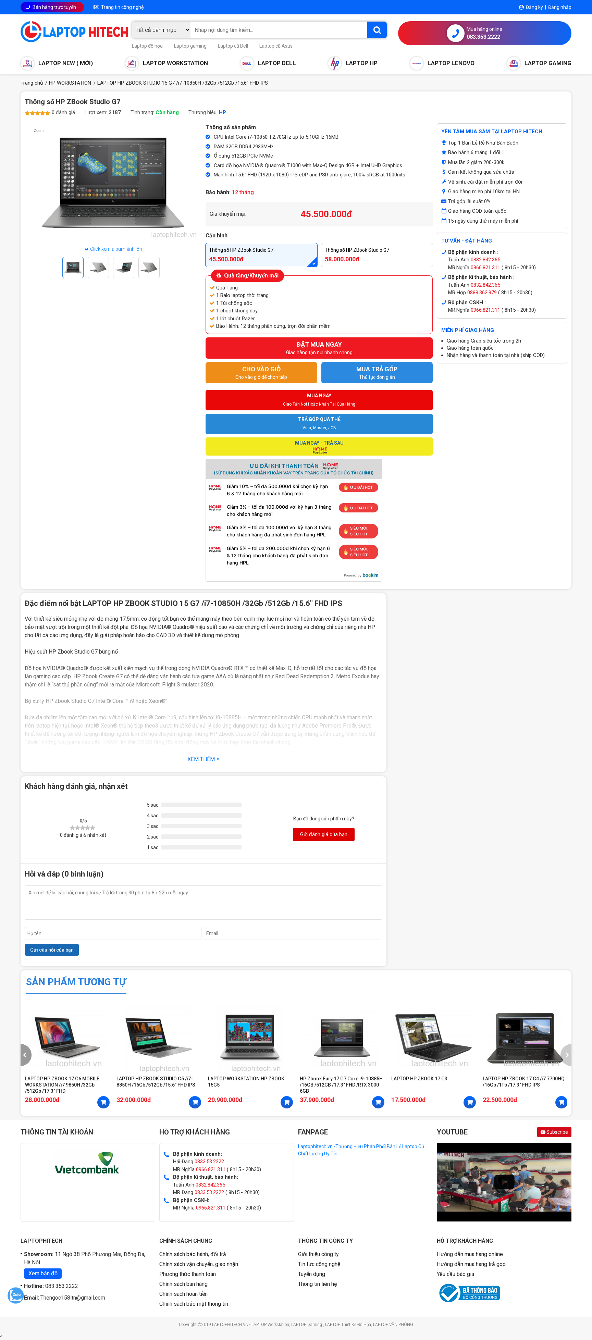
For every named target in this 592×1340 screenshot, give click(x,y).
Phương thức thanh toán (187, 1274)
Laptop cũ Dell (233, 46)
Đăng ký (534, 7)
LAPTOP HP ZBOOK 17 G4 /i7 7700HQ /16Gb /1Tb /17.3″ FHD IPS (524, 1082)
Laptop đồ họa (147, 46)
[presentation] (26, 1055)
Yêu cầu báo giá (455, 1274)
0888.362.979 (481, 292)
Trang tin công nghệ (121, 7)
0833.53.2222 (209, 1161)
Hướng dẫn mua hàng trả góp (471, 1264)
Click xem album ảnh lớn (115, 249)
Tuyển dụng (311, 1274)
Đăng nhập (559, 7)
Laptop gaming (190, 46)
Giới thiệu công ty (318, 1254)
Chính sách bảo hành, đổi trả (192, 1254)
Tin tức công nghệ (319, 1264)
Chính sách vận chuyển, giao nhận (198, 1264)
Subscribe (556, 1132)
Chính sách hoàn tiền (183, 1294)
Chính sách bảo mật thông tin (193, 1304)
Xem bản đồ (43, 1273)
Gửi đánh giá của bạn (323, 834)
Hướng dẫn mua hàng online (470, 1254)
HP (222, 112)
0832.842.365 (484, 260)
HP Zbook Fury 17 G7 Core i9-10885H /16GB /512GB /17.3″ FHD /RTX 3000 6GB (341, 1085)
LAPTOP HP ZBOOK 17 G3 (419, 1078)
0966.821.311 (484, 267)
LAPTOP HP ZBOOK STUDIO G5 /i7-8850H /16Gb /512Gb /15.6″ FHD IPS (155, 1082)
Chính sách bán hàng (183, 1284)
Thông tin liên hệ (317, 1284)
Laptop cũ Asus (276, 46)
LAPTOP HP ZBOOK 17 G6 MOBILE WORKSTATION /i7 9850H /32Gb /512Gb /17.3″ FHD (62, 1085)
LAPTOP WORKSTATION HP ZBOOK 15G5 (246, 1082)
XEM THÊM (201, 759)
